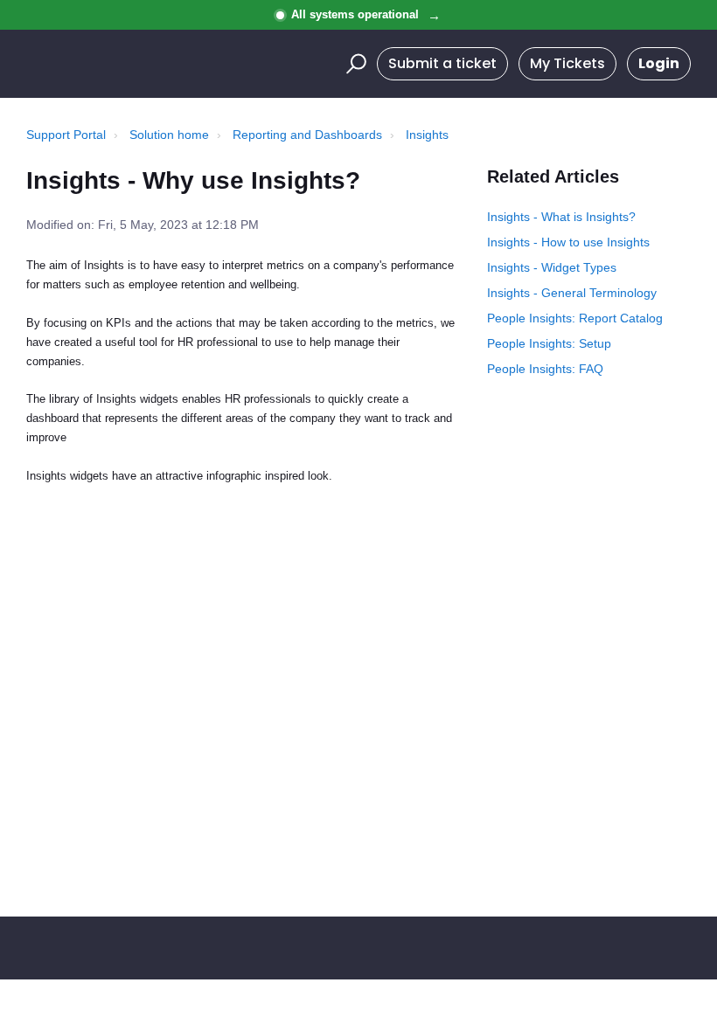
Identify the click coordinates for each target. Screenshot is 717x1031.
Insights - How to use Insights (568, 242)
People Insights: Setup (549, 343)
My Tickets (567, 63)
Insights (427, 135)
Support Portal (66, 135)
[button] (353, 63)
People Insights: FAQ (545, 369)
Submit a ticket (442, 63)
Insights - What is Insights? (561, 217)
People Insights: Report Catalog (575, 318)
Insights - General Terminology (572, 293)
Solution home (169, 135)
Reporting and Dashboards (307, 135)
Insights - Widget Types (551, 267)
